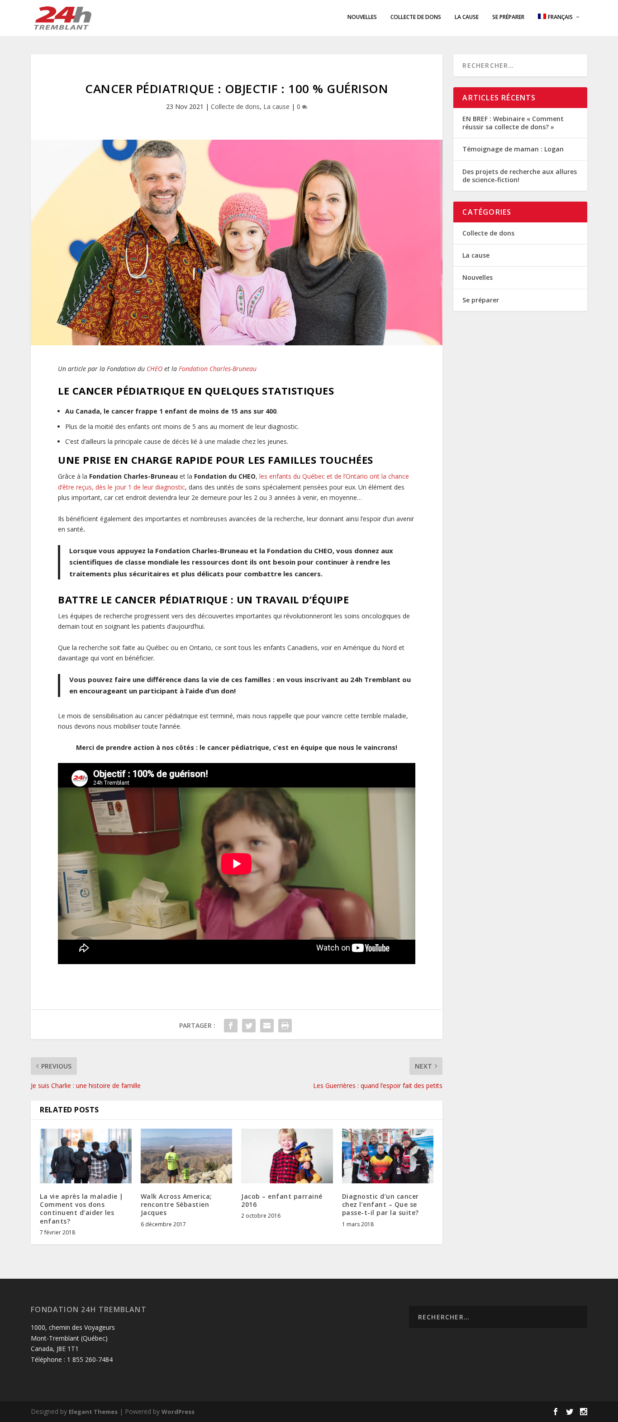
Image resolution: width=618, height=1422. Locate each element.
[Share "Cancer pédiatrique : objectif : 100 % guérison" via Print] (285, 1026)
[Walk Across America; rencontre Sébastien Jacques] (187, 1156)
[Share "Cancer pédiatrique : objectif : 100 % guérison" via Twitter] (249, 1026)
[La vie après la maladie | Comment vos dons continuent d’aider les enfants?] (86, 1156)
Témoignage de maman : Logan (513, 149)
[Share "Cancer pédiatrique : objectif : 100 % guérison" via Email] (267, 1026)
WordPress (178, 1412)
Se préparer (508, 17)
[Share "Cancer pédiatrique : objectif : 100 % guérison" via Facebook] (231, 1026)
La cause (467, 17)
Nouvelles (362, 17)
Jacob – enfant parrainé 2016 (282, 1200)
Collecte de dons (415, 17)
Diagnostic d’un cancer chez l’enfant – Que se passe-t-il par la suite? (380, 1204)
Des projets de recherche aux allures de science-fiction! (519, 175)
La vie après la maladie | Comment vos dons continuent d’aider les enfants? (82, 1208)
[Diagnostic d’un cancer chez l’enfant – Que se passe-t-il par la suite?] (388, 1156)
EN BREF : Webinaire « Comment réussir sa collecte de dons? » (513, 122)
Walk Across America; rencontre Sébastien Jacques (176, 1204)
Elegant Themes (93, 1412)
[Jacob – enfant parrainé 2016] (287, 1156)
